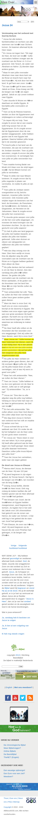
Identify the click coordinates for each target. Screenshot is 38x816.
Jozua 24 (7, 25)
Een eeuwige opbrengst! (14, 770)
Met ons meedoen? (23, 687)
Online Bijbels (10, 751)
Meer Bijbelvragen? (12, 748)
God (25, 561)
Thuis (6, 798)
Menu (35, 2)
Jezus (11, 572)
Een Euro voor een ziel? (14, 773)
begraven (22, 588)
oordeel (27, 601)
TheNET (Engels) (11, 757)
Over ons (13, 798)
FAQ (10, 802)
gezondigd (14, 558)
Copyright (7, 807)
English (9, 687)
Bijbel (7, 588)
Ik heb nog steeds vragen (13, 634)
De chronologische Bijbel (15, 745)
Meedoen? (8, 776)
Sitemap (16, 802)
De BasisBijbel (10, 754)
